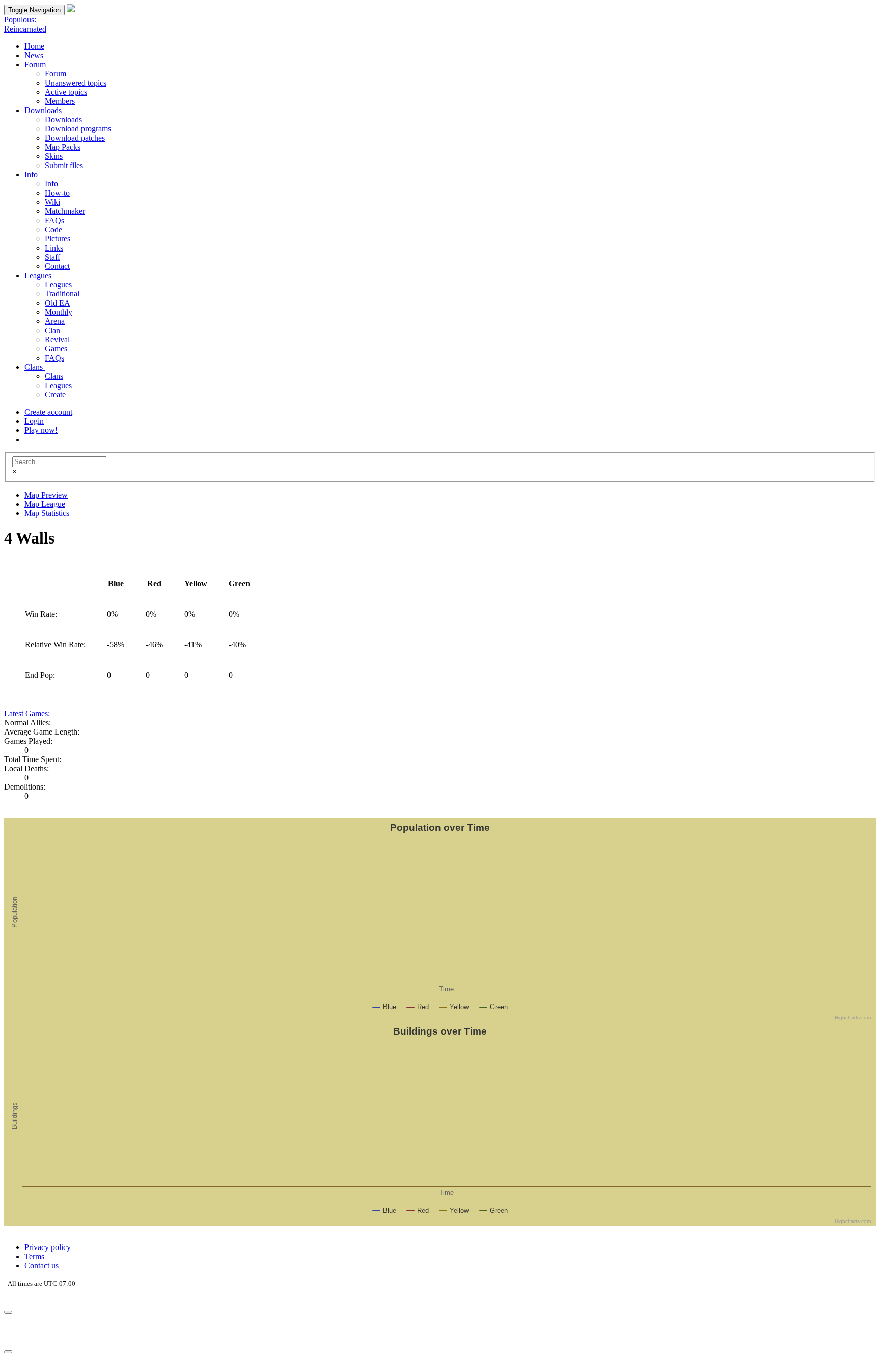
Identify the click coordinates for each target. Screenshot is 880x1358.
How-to (57, 192)
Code (53, 229)
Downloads (44, 110)
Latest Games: (27, 713)
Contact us (41, 1265)
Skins (54, 156)
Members (60, 101)
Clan (52, 330)
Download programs (78, 128)
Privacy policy (47, 1247)
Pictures (57, 238)
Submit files (64, 165)
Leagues (38, 275)
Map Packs (62, 147)
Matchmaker (65, 211)
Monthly (58, 312)
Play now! (41, 430)
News (33, 55)
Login (34, 421)
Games (56, 348)
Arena (55, 321)
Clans (34, 367)
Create (55, 394)
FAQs (54, 220)
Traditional (62, 293)
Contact (57, 266)
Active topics (66, 92)
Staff (52, 257)
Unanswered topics (75, 82)
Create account (48, 412)
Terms (34, 1256)
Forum (36, 64)
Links (54, 247)
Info (32, 174)
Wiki (52, 202)
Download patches (75, 137)
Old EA (57, 302)
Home (34, 46)
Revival (57, 339)
